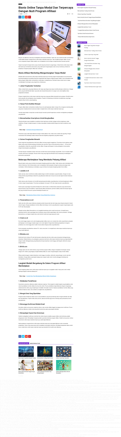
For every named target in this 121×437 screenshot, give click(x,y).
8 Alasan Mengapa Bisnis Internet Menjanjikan (88, 23)
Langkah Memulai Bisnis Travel (84, 27)
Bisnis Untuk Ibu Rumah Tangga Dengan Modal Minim (89, 17)
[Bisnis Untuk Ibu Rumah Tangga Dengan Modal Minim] (27, 365)
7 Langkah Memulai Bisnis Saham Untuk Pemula (88, 30)
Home (19, 2)
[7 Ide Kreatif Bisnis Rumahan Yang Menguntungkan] (46, 365)
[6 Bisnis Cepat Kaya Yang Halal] (64, 351)
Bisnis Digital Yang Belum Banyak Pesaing (27, 358)
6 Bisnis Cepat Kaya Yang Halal (62, 358)
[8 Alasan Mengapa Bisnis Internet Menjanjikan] (64, 365)
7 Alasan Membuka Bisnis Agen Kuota (86, 36)
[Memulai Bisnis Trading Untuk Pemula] (46, 351)
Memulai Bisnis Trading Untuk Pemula (45, 358)
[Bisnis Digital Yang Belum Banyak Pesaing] (27, 351)
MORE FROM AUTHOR (35, 343)
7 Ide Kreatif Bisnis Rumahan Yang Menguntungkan (89, 20)
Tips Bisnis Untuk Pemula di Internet (85, 33)
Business (24, 2)
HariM (21, 13)
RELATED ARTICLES (23, 343)
